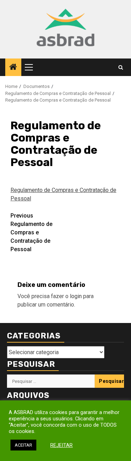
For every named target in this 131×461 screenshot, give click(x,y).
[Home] (13, 68)
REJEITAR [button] (61, 445)
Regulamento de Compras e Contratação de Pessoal (31, 232)
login (76, 296)
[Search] (120, 67)
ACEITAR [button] (23, 445)
